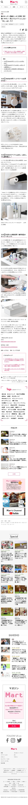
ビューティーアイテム (19, 403)
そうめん (20, 416)
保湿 (9, 396)
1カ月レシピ (16, 396)
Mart (10, 783)
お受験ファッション (7, 403)
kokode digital (14, 791)
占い (15, 754)
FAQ (14, 768)
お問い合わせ (6, 770)
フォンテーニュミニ (18, 398)
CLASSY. (8, 781)
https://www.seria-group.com (8, 341)
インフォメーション (21, 768)
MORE (14, 474)
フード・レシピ (4, 754)
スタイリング (11, 394)
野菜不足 (14, 414)
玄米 (3, 411)
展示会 (4, 396)
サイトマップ (14, 773)
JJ (3, 781)
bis (18, 783)
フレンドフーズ (6, 414)
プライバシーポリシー (20, 772)
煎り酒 (4, 394)
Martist (3, 26)
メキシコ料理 (10, 407)
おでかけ (9, 411)
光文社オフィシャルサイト (8, 772)
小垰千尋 (22, 24)
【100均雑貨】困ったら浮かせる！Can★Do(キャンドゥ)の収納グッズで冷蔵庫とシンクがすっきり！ (14, 360)
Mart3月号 (14, 405)
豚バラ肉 (15, 400)
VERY (14, 781)
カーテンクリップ (11, 416)
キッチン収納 (4, 24)
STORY (18, 781)
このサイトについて (7, 768)
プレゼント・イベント (18, 752)
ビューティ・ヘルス (5, 759)
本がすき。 (14, 788)
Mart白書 (3, 763)
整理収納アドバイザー (13, 24)
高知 (3, 416)
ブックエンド (5, 405)
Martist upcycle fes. (19, 411)
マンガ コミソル (21, 786)
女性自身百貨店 (21, 789)
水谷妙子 (14, 418)
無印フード (19, 407)
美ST (14, 783)
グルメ (5, 409)
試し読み (14, 726)
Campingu (22, 405)
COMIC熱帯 (6, 786)
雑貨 (14, 6)
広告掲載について (20, 770)
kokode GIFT (22, 791)
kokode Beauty (13, 789)
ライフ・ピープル (4, 761)
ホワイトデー (5, 418)
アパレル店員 (12, 409)
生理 (3, 407)
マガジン (6, 6)
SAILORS (21, 418)
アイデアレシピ (6, 400)
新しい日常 (22, 414)
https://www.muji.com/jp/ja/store (9, 347)
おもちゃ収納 (21, 409)
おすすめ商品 (21, 394)
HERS (23, 781)
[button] (1, 7)
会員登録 (13, 770)
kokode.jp (6, 789)
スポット (3, 756)
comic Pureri (13, 786)
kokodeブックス (6, 398)
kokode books (6, 791)
